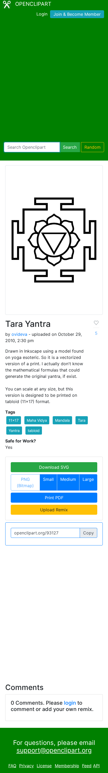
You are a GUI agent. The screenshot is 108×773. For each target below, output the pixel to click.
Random (92, 147)
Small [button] (48, 479)
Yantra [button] (14, 430)
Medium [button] (68, 479)
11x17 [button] (14, 420)
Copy (88, 532)
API (96, 765)
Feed (86, 765)
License (44, 765)
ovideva (19, 334)
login (70, 703)
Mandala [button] (62, 420)
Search (70, 147)
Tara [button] (81, 420)
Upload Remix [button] (54, 509)
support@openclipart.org (54, 750)
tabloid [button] (34, 430)
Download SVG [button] (54, 467)
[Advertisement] (54, 81)
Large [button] (88, 479)
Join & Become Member (77, 14)
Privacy (26, 765)
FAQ (12, 765)
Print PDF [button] (54, 497)
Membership (67, 765)
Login (41, 14)
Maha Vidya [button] (37, 420)
